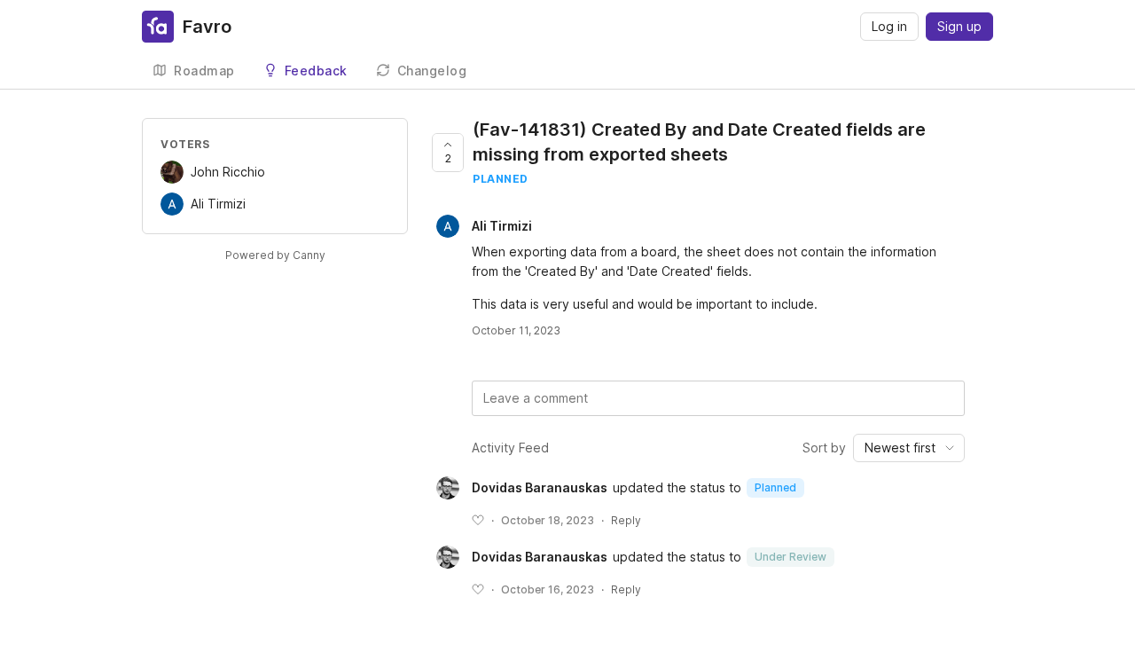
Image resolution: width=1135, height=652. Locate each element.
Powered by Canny (275, 255)
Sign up (959, 26)
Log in (889, 26)
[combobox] (909, 448)
